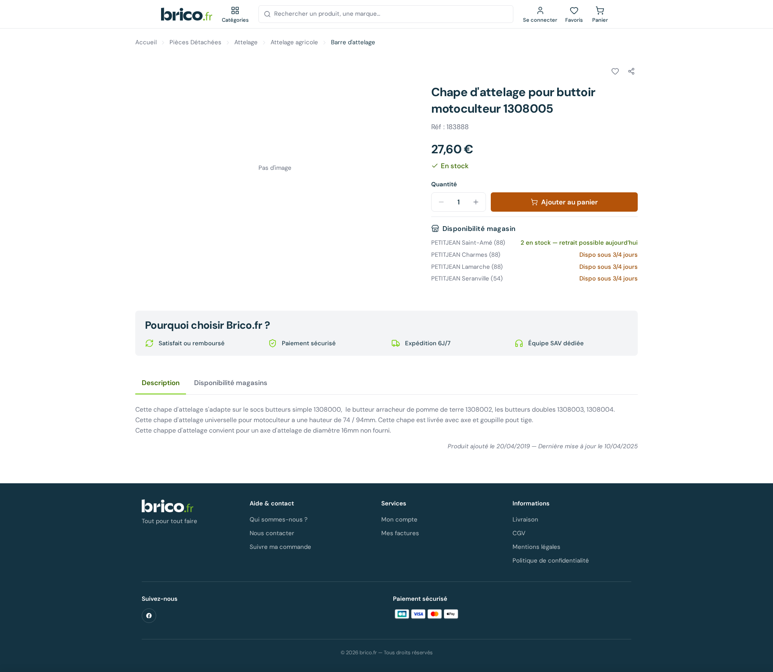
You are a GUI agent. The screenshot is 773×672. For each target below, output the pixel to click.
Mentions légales (536, 547)
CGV (519, 533)
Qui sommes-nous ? (279, 519)
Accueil (146, 42)
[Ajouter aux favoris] (615, 71)
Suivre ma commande (280, 547)
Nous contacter (272, 533)
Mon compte (399, 519)
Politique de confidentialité (551, 561)
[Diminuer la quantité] (441, 202)
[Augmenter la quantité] (476, 202)
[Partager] (631, 71)
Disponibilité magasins (230, 382)
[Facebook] (149, 615)
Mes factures (400, 533)
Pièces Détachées (195, 42)
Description (161, 382)
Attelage (246, 42)
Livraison (525, 519)
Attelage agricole (294, 42)
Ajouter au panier (569, 202)
